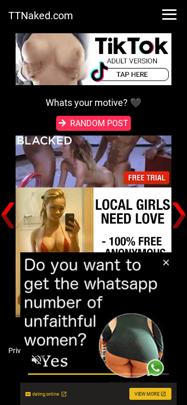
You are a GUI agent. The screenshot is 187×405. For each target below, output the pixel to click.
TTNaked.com (40, 15)
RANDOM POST (99, 123)
